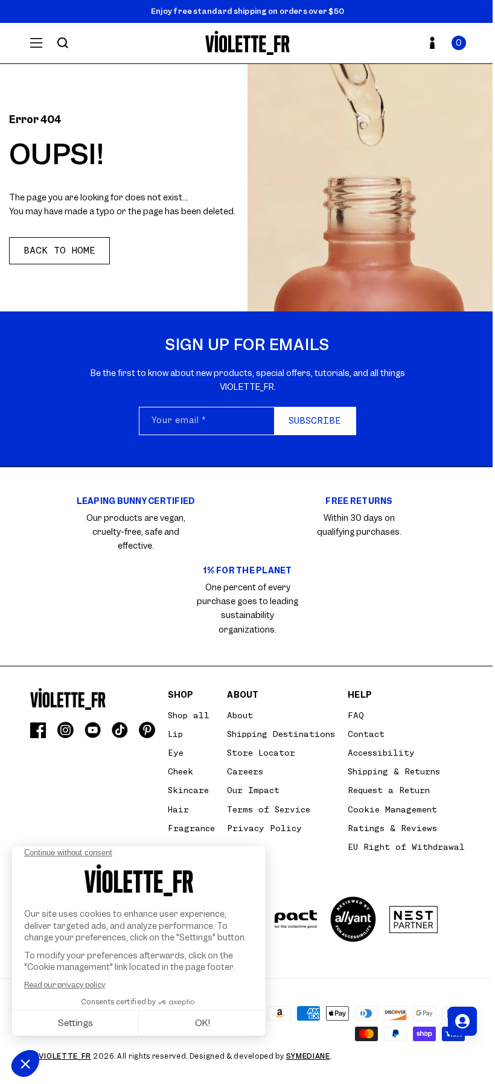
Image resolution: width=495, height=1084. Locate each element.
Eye (176, 752)
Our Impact (253, 790)
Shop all (188, 715)
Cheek (180, 771)
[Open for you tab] (462, 1021)
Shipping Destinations (281, 734)
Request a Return (389, 790)
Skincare (188, 790)
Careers (245, 771)
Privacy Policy (264, 828)
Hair (178, 809)
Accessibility (381, 752)
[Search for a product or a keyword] (63, 43)
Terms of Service (268, 809)
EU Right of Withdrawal (406, 847)
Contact (366, 734)
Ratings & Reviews (392, 828)
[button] (459, 43)
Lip (175, 734)
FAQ (356, 715)
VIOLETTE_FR (65, 1056)
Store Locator (261, 752)
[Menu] (36, 43)
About (240, 715)
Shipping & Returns (394, 771)
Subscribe (315, 421)
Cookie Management (392, 809)
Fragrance (191, 828)
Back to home (59, 250)
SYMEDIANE (308, 1056)
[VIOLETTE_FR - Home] (248, 43)
